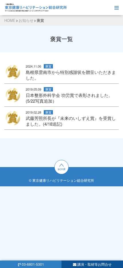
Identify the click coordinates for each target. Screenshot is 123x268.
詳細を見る (61, 72)
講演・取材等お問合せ (94, 264)
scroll (61, 168)
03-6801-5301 (33, 264)
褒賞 (48, 66)
